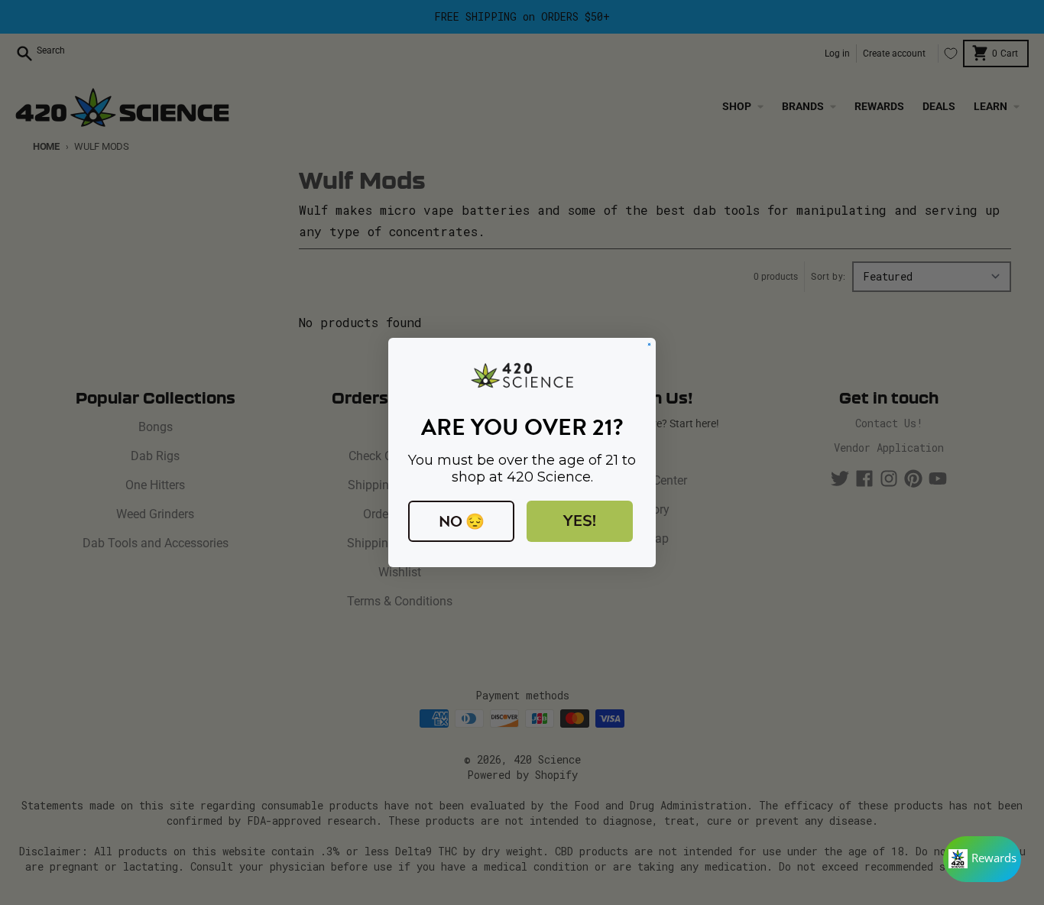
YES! (579, 521)
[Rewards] (982, 859)
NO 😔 (462, 521)
